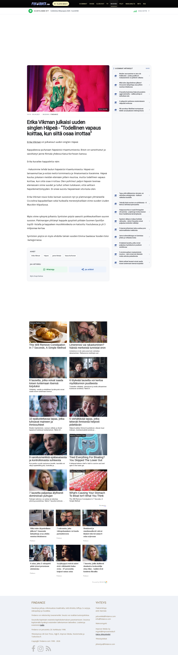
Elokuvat (100, 4)
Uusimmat (83, 4)
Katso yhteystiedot (103, 634)
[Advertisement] (131, 152)
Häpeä (46, 256)
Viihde (91, 4)
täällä (42, 625)
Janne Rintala (56, 256)
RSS (144, 4)
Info (139, 4)
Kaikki (148, 68)
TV (107, 4)
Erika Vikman (34, 141)
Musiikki (114, 4)
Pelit (121, 4)
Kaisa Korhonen (70, 256)
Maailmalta (130, 4)
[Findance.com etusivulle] (40, 4)
